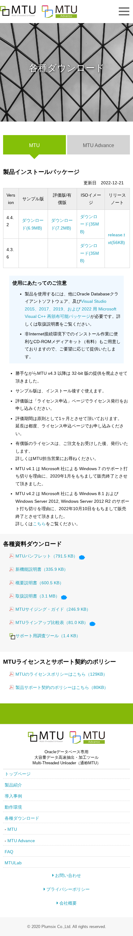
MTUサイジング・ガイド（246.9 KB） (53, 609)
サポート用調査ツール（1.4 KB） (47, 635)
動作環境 (13, 807)
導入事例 (13, 796)
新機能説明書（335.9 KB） (41, 569)
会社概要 (67, 903)
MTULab (13, 862)
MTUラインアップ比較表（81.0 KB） (51, 622)
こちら (39, 523)
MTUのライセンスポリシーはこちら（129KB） (61, 674)
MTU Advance (98, 145)
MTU (12, 829)
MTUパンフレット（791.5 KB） (46, 556)
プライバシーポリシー (67, 889)
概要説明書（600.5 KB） (39, 582)
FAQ (9, 851)
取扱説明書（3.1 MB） (37, 596)
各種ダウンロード (22, 818)
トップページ (18, 773)
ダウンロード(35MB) (89, 224)
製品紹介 (13, 784)
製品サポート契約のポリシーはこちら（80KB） (61, 687)
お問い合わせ (67, 875)
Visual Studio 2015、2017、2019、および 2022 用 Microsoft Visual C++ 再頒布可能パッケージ (70, 309)
